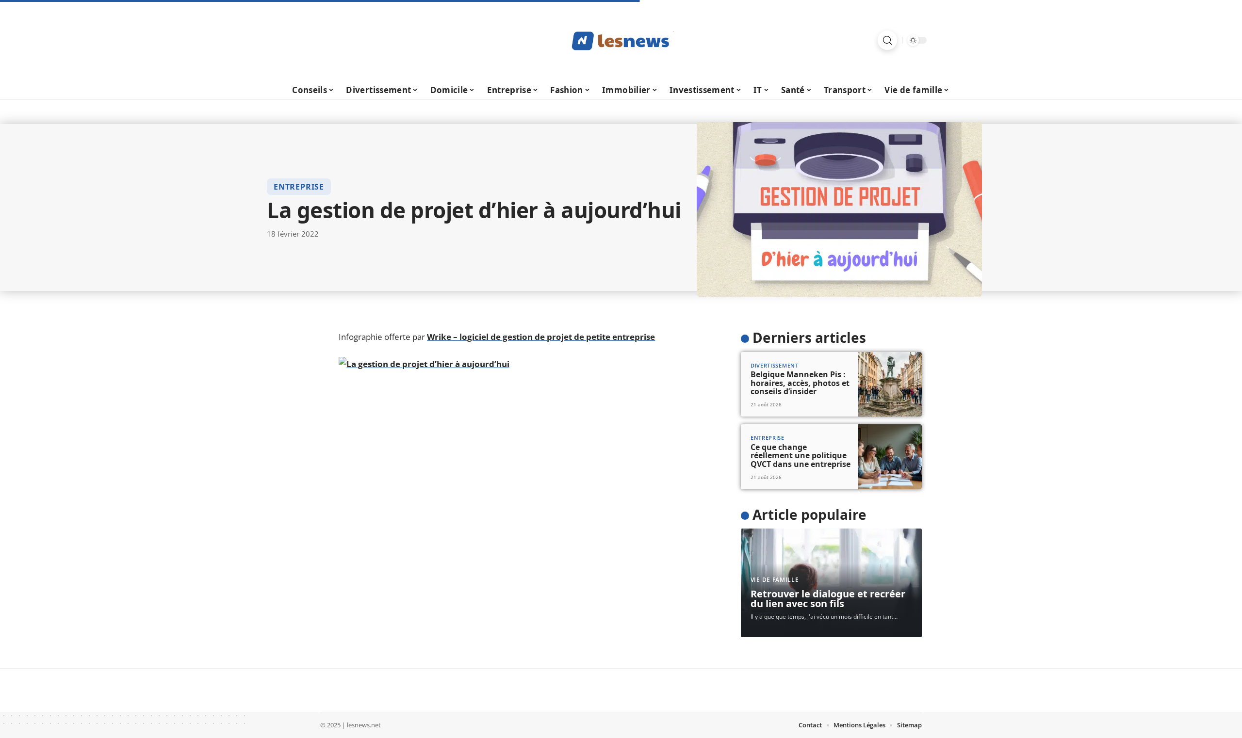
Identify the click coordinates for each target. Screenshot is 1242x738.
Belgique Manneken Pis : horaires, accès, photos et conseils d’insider (800, 383)
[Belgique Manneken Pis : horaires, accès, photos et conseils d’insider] (890, 384)
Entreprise (299, 186)
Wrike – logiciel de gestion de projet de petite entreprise (541, 336)
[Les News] (621, 40)
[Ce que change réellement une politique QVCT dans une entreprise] (890, 456)
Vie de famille (775, 580)
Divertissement (775, 365)
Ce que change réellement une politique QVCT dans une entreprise (800, 455)
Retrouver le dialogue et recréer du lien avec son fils (828, 598)
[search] (887, 40)
